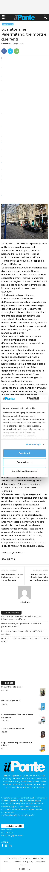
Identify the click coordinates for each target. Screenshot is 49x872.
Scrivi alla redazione (13, 858)
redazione (7, 44)
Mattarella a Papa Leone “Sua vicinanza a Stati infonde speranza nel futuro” (21, 617)
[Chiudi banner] (45, 399)
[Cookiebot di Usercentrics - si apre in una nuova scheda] (29, 398)
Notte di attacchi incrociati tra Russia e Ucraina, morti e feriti (24, 639)
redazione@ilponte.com (12, 835)
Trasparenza (24, 865)
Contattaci (17, 861)
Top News (8, 24)
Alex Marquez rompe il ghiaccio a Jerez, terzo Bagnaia (12, 577)
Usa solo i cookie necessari (24, 471)
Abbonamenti (38, 858)
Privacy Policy (28, 861)
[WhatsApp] (16, 51)
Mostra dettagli (33, 444)
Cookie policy (40, 861)
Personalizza (23, 462)
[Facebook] (4, 51)
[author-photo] (24, 592)
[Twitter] (10, 51)
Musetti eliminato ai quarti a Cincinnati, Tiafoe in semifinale (22, 632)
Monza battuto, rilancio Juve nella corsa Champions (39, 577)
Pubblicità (7, 861)
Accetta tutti (24, 453)
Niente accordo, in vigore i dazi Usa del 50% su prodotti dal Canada (21, 625)
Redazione (27, 858)
